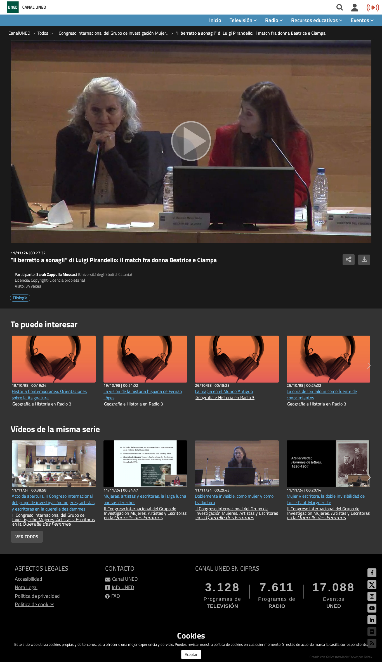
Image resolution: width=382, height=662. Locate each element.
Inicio (215, 20)
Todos (42, 33)
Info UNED (123, 587)
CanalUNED (19, 33)
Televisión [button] (241, 20)
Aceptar (191, 654)
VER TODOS (26, 536)
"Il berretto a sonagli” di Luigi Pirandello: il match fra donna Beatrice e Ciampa (251, 33)
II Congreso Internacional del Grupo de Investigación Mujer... (111, 33)
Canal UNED (125, 579)
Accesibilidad (28, 579)
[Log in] (354, 7)
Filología (20, 298)
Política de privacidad (37, 596)
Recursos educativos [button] (315, 20)
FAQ (115, 596)
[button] (369, 366)
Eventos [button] (360, 20)
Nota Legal (26, 587)
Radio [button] (272, 20)
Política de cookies (34, 604)
